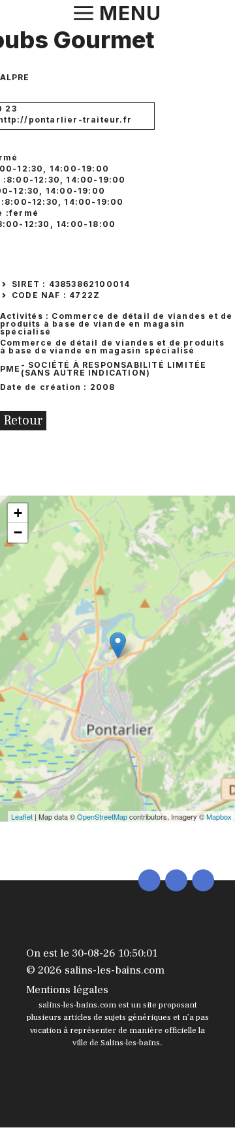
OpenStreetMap (102, 816)
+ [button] (18, 513)
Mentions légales (67, 990)
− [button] (18, 532)
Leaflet (22, 816)
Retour (23, 420)
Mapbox (219, 816)
